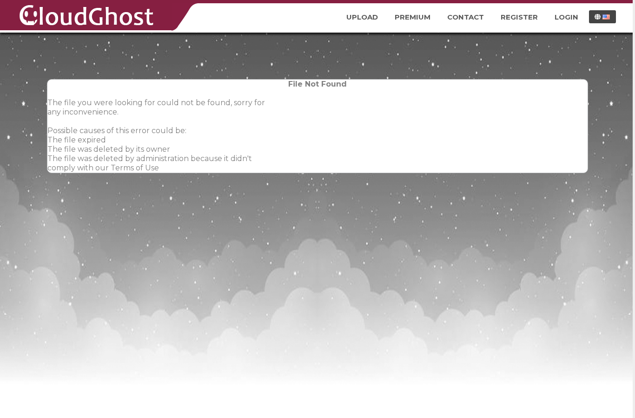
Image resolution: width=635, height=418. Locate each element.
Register (519, 17)
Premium (412, 17)
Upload (362, 17)
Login (566, 17)
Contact (465, 17)
